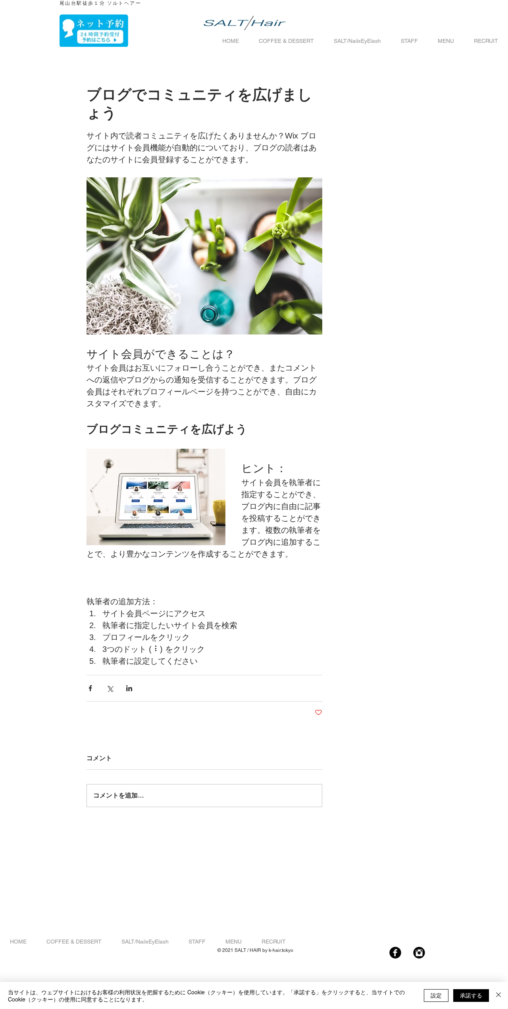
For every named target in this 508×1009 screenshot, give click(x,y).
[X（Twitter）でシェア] (110, 688)
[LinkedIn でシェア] (129, 688)
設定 (436, 995)
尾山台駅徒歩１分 (82, 3)
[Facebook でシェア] (90, 688)
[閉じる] (498, 995)
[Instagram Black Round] (419, 953)
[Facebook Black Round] (395, 953)
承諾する (471, 995)
